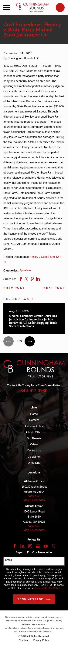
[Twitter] (53, 546)
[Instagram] (30, 546)
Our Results (34, 438)
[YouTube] (46, 546)
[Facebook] (15, 546)
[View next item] (30, 341)
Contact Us (34, 450)
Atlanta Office (34, 432)
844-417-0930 (34, 391)
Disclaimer (34, 456)
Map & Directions (34, 500)
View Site (34, 496)
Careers (34, 419)
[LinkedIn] (22, 546)
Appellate (25, 270)
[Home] (32, 7)
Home (34, 413)
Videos (34, 444)
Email (8, 559)
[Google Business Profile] (38, 546)
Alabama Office (34, 426)
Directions (34, 462)
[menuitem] (24, 640)
